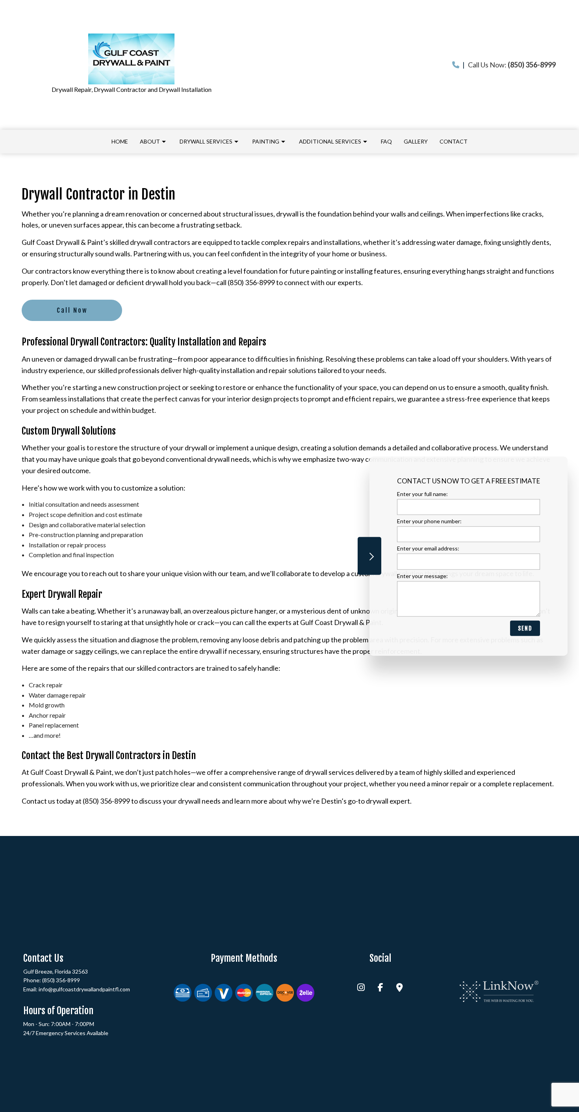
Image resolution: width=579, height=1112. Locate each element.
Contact (454, 141)
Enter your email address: (428, 548)
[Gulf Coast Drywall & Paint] (132, 59)
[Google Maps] (399, 988)
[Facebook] (380, 988)
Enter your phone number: (429, 521)
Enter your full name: (422, 494)
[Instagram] (361, 988)
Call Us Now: (509, 64)
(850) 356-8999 (61, 980)
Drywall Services (206, 141)
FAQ (386, 141)
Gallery (416, 141)
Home (119, 141)
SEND (525, 628)
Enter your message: (422, 575)
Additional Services (330, 141)
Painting (265, 141)
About (150, 141)
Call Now (72, 310)
